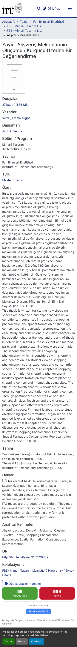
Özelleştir (36, 641)
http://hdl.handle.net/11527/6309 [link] (25, 557)
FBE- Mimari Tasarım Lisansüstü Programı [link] (25, 26)
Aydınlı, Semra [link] (12, 131)
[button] (12, 8)
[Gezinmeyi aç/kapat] (69, 8)
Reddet (22, 641)
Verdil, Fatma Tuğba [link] (16, 118)
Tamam (8, 641)
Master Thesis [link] (12, 180)
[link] (38, 104)
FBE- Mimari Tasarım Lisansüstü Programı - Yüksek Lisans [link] (25, 30)
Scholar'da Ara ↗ (38, 611)
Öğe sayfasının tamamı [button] (24, 584)
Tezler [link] (24, 21)
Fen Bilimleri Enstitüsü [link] (48, 21)
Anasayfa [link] (8, 21)
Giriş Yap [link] (54, 8)
